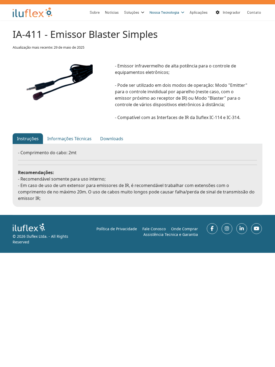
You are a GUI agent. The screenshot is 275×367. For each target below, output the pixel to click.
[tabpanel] (137, 175)
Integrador (231, 12)
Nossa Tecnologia (164, 12)
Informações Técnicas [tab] (69, 139)
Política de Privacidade (116, 228)
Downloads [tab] (111, 139)
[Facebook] (212, 228)
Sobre (95, 12)
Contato (254, 12)
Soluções (131, 12)
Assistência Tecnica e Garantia (170, 234)
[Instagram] (227, 228)
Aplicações (199, 12)
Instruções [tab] (28, 139)
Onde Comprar (184, 228)
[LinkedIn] (241, 228)
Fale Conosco (154, 228)
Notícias (112, 12)
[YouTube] (256, 228)
